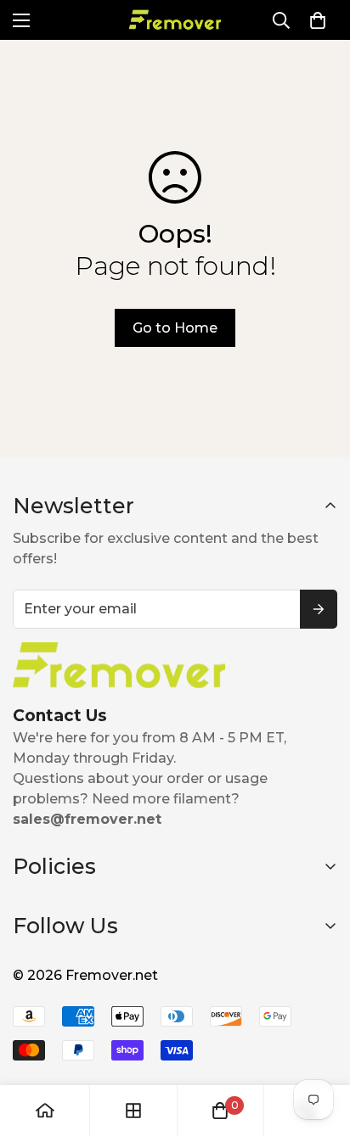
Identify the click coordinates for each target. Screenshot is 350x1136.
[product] (45, 1110)
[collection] (133, 1110)
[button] (317, 20)
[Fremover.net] (175, 20)
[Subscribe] (318, 609)
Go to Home (175, 328)
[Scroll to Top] (319, 1046)
